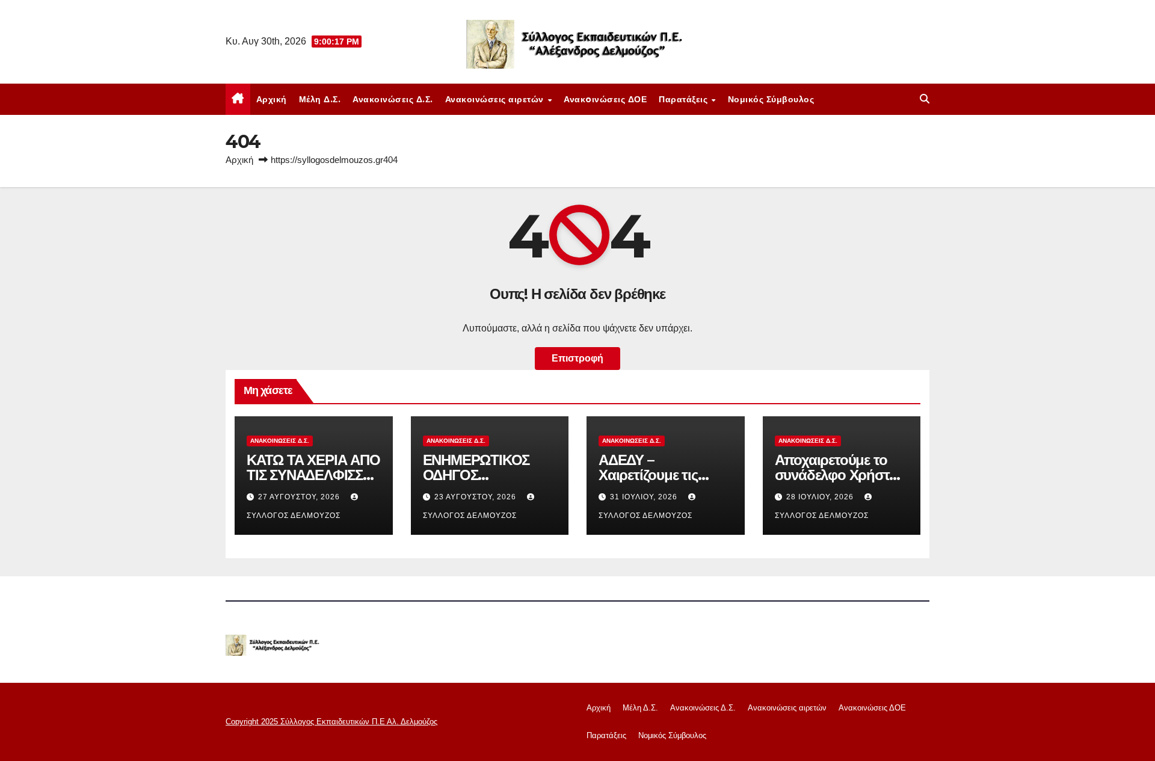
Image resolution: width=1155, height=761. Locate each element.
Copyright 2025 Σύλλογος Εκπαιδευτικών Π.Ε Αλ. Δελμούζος (331, 721)
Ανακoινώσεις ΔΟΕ (605, 99)
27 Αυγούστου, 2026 (300, 497)
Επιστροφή (577, 358)
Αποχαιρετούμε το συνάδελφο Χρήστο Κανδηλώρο (836, 475)
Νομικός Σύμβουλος (771, 99)
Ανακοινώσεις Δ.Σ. (393, 99)
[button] (924, 99)
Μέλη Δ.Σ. (320, 99)
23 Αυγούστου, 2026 (476, 497)
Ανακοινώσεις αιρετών (496, 99)
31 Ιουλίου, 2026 (645, 497)
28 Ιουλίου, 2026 (821, 497)
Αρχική (271, 99)
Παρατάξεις (684, 99)
